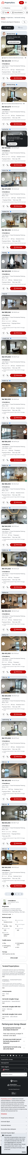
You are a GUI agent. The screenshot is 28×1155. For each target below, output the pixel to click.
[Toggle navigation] (25, 2)
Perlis (3, 993)
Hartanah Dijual (5, 1121)
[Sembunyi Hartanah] (21, 89)
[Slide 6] (16, 54)
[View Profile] (14, 33)
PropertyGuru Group (7, 1059)
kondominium (5, 973)
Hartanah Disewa (6, 1125)
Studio (4, 1009)
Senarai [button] (9, 28)
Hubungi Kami (5, 1063)
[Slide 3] (12, 54)
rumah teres (21, 972)
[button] (3, 17)
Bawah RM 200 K (6, 1001)
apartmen (12, 973)
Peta (21, 28)
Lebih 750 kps (5, 1016)
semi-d (17, 973)
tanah (3, 974)
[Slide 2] (11, 54)
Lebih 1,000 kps (13, 1016)
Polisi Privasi (10, 1142)
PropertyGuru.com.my (6, 1098)
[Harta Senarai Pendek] (24, 89)
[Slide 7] (17, 437)
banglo (21, 973)
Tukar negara (5, 1067)
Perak (7, 993)
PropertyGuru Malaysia (7, 1118)
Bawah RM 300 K (16, 1001)
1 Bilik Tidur (9, 1009)
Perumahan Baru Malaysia (8, 1129)
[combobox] (13, 8)
